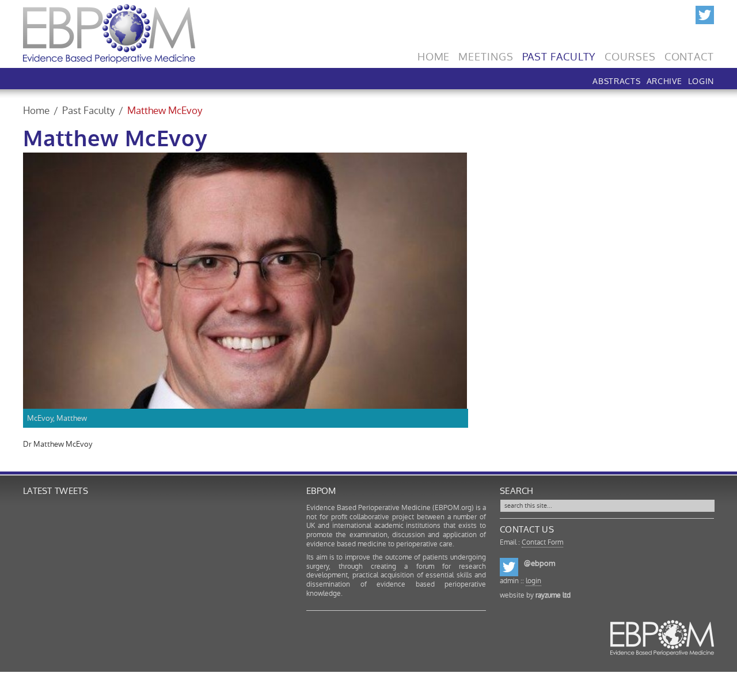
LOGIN (701, 80)
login (533, 580)
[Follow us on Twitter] (705, 13)
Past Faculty (559, 54)
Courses (630, 54)
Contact (689, 54)
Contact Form (542, 542)
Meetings (485, 54)
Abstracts (616, 80)
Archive (664, 80)
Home (433, 54)
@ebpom (539, 563)
